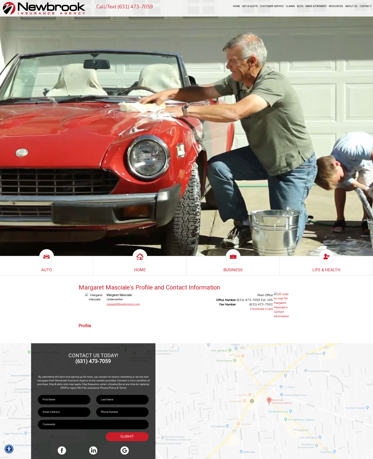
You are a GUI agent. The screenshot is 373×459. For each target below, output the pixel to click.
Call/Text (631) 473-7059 (124, 6)
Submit (127, 436)
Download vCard (261, 309)
